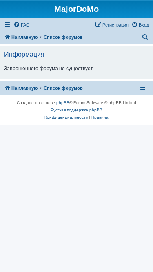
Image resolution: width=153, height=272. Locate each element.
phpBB (62, 102)
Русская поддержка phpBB (76, 110)
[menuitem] (21, 25)
